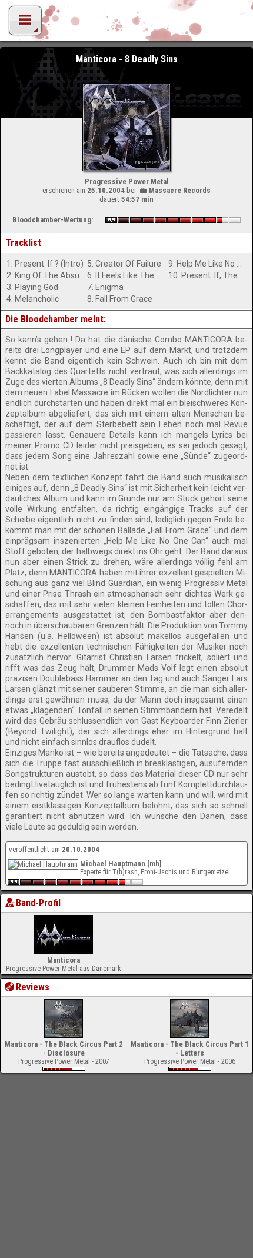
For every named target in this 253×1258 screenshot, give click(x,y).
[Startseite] (126, 23)
